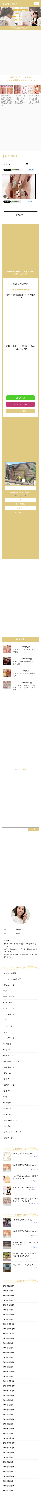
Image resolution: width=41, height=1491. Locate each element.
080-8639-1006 (21, 289)
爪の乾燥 (7, 1102)
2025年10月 (7, 1333)
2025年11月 (7, 1328)
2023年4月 (7, 1476)
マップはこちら (20, 495)
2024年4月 (7, 1419)
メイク (6, 1032)
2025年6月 (7, 1352)
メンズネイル (9, 1038)
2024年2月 (7, 1428)
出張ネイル (8, 1055)
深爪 (5, 1096)
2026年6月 (7, 1295)
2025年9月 (7, 1338)
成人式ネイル (9, 1085)
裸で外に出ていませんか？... (23, 1264)
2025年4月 (7, 1362)
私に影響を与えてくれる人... (23, 1219)
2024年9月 (7, 1395)
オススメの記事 (10, 973)
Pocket (30, 169)
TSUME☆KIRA (9, 3)
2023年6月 (7, 1466)
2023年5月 (7, 1471)
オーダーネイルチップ (12, 979)
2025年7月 (7, 1347)
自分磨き (7, 1126)
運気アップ (8, 1138)
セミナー (7, 991)
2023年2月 (7, 1485)
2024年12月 (7, 1381)
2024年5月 (7, 1414)
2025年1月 (7, 1376)
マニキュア (8, 1026)
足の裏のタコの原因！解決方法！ (24, 674)
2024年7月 (7, 1405)
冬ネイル (7, 1049)
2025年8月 (7, 1343)
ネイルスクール (10, 1008)
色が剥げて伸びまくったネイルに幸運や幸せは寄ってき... (25, 1254)
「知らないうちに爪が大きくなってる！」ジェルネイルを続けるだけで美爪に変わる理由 (20, 99)
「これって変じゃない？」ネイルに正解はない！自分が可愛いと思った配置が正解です (34, 99)
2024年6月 (7, 1409)
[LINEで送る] (16, 169)
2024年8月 (7, 1400)
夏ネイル (7, 1073)
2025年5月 (7, 1357)
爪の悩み (7, 1108)
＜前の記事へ (19, 214)
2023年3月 (7, 1481)
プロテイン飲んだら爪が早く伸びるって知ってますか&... (25, 1199)
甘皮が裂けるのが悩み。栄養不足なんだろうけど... (25, 1177)
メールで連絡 (20, 411)
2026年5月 (7, 1300)
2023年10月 (7, 1447)
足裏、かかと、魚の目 (12, 1132)
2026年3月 (7, 1309)
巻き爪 (6, 1079)
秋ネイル (7, 1114)
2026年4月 (7, 1305)
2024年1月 (7, 1433)
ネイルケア (8, 1002)
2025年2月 (7, 1371)
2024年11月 (7, 1386)
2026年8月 (7, 1286)
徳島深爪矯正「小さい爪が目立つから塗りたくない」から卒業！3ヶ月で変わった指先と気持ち (6, 100)
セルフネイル (9, 996)
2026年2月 (7, 1314)
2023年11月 (7, 1443)
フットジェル (9, 1014)
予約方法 (7, 1044)
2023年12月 (7, 1438)
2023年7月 (7, 1462)
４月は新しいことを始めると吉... (25, 1187)
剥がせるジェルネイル (12, 1061)
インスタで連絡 (20, 404)
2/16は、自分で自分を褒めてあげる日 (24, 662)
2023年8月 (7, 1457)
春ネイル (7, 1091)
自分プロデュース (11, 1120)
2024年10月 (7, 1390)
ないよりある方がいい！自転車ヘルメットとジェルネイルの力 (24, 687)
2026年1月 (7, 1319)
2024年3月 (7, 1424)
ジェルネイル (9, 985)
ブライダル (8, 1020)
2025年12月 (7, 1324)
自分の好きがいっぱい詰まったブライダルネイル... (25, 1243)
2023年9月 (7, 1452)
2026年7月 (7, 1290)
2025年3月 (7, 1367)
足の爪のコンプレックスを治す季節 (24, 650)
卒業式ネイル (9, 1067)
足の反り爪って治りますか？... (24, 1153)
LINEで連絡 (20, 398)
